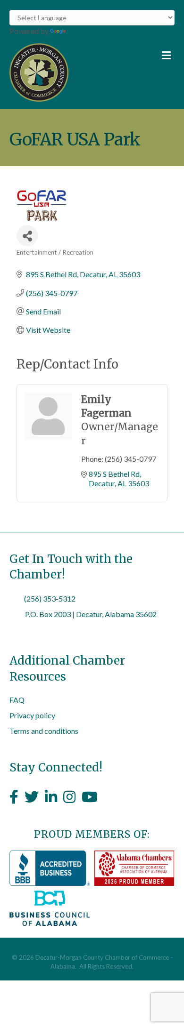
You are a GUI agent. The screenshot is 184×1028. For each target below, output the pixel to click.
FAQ (17, 699)
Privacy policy (32, 715)
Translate (82, 30)
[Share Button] (27, 235)
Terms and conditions (43, 730)
